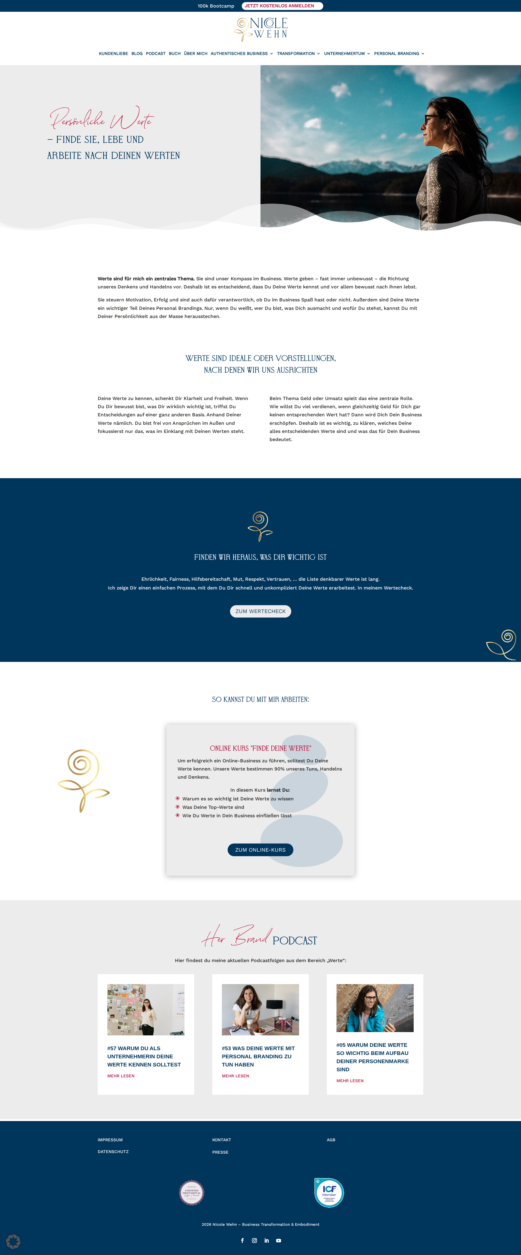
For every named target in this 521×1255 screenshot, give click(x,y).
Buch (175, 53)
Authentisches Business (239, 53)
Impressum (110, 1139)
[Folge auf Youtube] (278, 1240)
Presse (220, 1152)
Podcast (156, 53)
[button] (13, 1241)
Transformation (296, 53)
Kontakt (221, 1139)
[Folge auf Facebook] (242, 1240)
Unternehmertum (344, 53)
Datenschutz (113, 1151)
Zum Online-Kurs (260, 850)
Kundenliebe (113, 53)
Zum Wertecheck (260, 611)
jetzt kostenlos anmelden (279, 5)
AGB (331, 1139)
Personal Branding (396, 53)
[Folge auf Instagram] (254, 1240)
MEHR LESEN (120, 1075)
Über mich (195, 53)
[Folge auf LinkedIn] (266, 1240)
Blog (137, 53)
